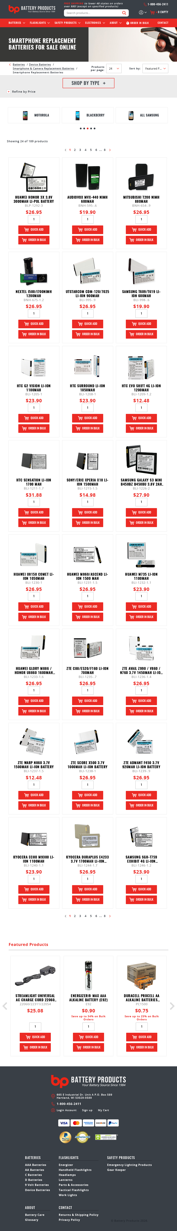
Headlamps (67, 1175)
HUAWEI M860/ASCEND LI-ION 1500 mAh (87, 576)
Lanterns (66, 1180)
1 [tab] (81, 128)
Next (171, 1006)
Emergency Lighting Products (129, 1165)
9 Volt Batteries (37, 1185)
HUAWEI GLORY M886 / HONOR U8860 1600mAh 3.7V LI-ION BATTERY (34, 670)
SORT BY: (135, 68)
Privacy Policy (69, 1220)
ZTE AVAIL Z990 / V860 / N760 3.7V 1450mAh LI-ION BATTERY (141, 670)
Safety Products (66, 23)
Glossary (31, 1220)
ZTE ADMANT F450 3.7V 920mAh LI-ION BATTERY (141, 765)
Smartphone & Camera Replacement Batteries (43, 68)
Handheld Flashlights (75, 1170)
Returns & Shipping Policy (79, 1215)
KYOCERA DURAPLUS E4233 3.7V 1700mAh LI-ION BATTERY (87, 859)
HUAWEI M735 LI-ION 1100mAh (141, 576)
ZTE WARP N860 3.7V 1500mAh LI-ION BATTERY (34, 765)
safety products (121, 1158)
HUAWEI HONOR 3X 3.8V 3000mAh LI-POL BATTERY (34, 199)
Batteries (15, 23)
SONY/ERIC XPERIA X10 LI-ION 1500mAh (88, 482)
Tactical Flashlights (74, 1190)
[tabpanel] (34, 115)
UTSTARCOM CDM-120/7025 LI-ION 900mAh (87, 294)
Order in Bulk (37, 240)
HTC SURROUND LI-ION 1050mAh (87, 388)
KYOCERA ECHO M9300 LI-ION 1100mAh (33, 859)
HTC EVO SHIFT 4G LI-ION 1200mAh (141, 388)
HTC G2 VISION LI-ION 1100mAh (34, 388)
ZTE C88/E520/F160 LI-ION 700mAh (88, 670)
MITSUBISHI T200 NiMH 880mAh (141, 199)
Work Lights (68, 1195)
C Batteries (33, 1175)
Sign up (87, 1110)
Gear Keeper (116, 1170)
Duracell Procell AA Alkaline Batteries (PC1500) (142, 998)
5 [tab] (94, 128)
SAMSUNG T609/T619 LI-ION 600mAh (141, 294)
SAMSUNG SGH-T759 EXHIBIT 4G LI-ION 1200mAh (141, 859)
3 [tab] (87, 128)
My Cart (103, 1110)
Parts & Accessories (73, 1185)
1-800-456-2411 (158, 4)
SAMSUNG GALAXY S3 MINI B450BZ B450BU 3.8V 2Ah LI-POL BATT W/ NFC (141, 482)
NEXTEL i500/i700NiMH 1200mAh (34, 294)
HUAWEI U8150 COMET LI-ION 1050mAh (34, 576)
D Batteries (33, 1180)
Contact (163, 23)
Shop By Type (86, 83)
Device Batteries (40, 64)
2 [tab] (84, 128)
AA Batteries (34, 1170)
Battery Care (34, 1215)
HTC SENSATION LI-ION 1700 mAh (33, 482)
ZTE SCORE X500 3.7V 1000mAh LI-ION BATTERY (88, 765)
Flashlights (38, 23)
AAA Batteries (35, 1165)
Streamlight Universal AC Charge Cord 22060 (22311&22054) (35, 998)
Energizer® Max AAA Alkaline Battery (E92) (88, 998)
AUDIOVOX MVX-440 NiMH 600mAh (87, 199)
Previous (6, 1006)
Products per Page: (97, 68)
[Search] (124, 13)
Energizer (66, 1165)
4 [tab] (91, 128)
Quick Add (37, 229)
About (114, 23)
